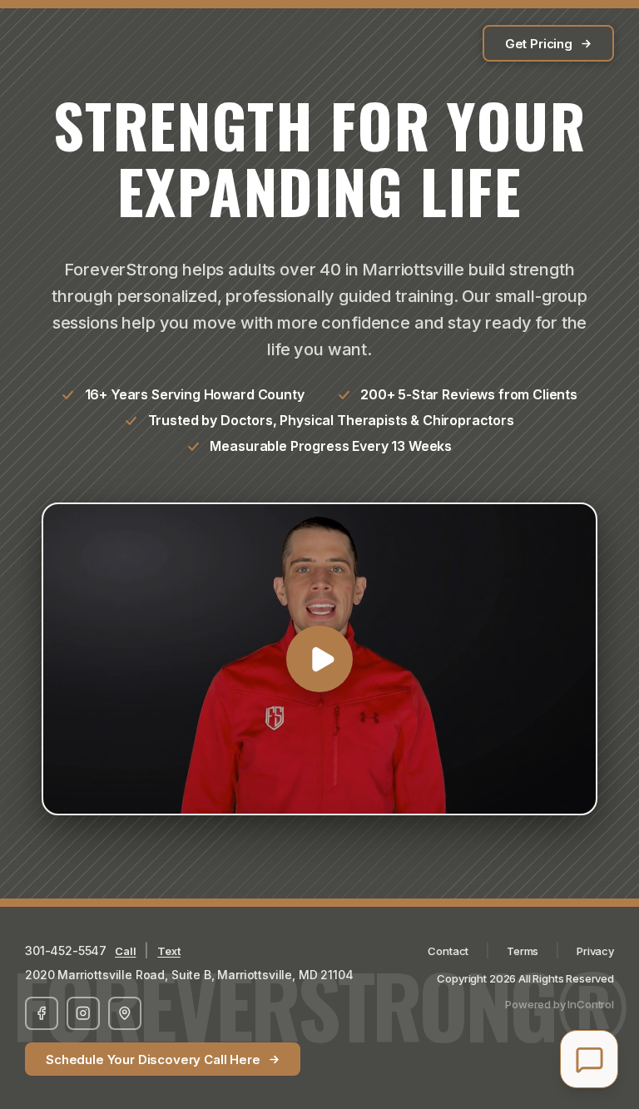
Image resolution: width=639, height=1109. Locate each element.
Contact (448, 951)
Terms (522, 951)
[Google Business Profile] (124, 1013)
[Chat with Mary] (589, 1059)
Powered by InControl (559, 1004)
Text (168, 951)
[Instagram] (83, 1013)
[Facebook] (41, 1013)
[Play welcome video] (319, 659)
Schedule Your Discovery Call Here (153, 1059)
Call (125, 951)
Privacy (595, 951)
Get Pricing (538, 44)
